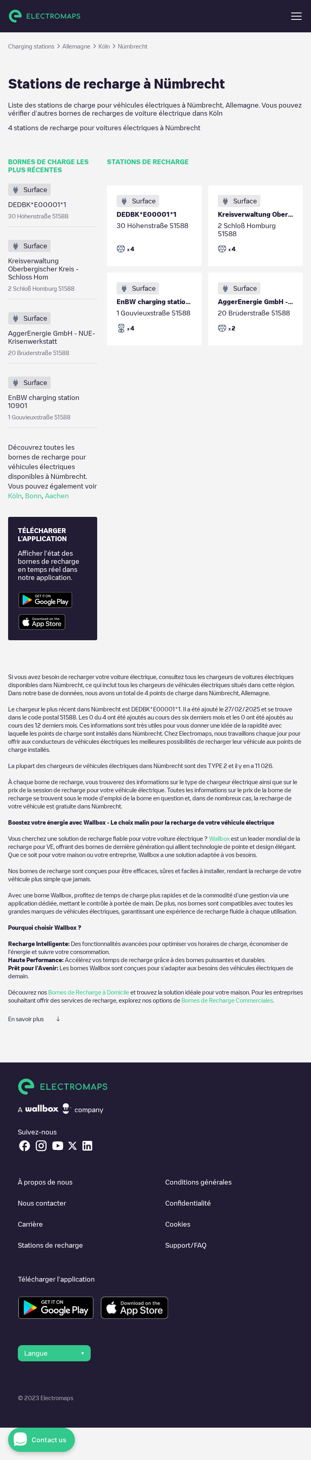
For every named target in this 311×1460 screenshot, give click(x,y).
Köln (15, 496)
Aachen (57, 496)
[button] (296, 16)
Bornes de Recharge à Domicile (88, 992)
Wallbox (219, 838)
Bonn (33, 496)
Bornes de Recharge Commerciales (227, 1000)
